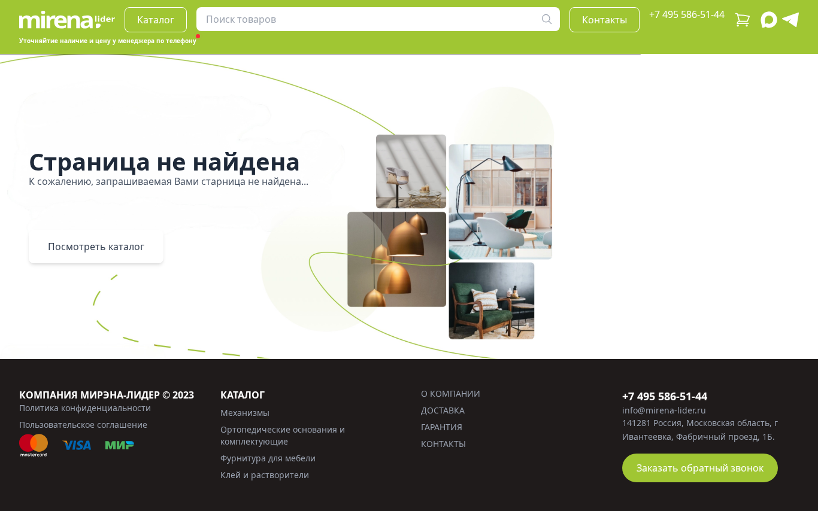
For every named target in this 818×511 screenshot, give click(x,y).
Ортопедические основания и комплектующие (282, 435)
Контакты (604, 19)
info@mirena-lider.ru (664, 410)
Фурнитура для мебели (268, 458)
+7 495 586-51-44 (687, 14)
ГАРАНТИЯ (441, 427)
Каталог (155, 19)
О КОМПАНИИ (450, 393)
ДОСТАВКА (443, 410)
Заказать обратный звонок (700, 467)
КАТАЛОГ (242, 395)
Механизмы (244, 412)
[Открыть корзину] (742, 19)
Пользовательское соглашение (83, 424)
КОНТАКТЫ (443, 443)
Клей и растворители (264, 474)
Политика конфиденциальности (85, 407)
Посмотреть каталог (96, 246)
